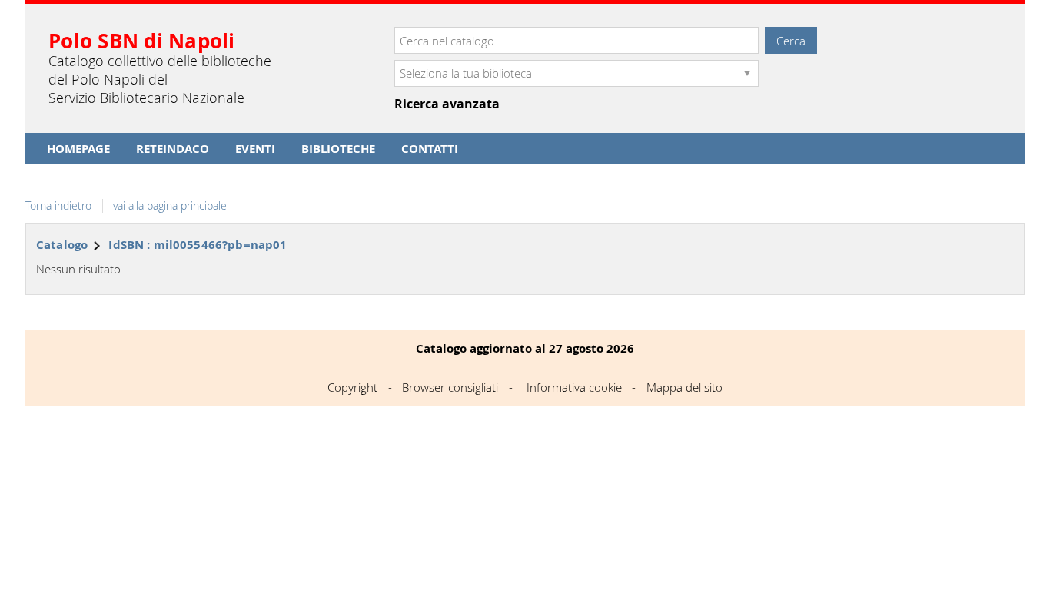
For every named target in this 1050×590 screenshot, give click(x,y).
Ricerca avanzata (447, 104)
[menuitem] (78, 148)
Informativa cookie (574, 387)
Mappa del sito (684, 387)
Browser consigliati (450, 387)
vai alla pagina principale (170, 206)
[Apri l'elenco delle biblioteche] (747, 73)
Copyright (352, 387)
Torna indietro (58, 206)
